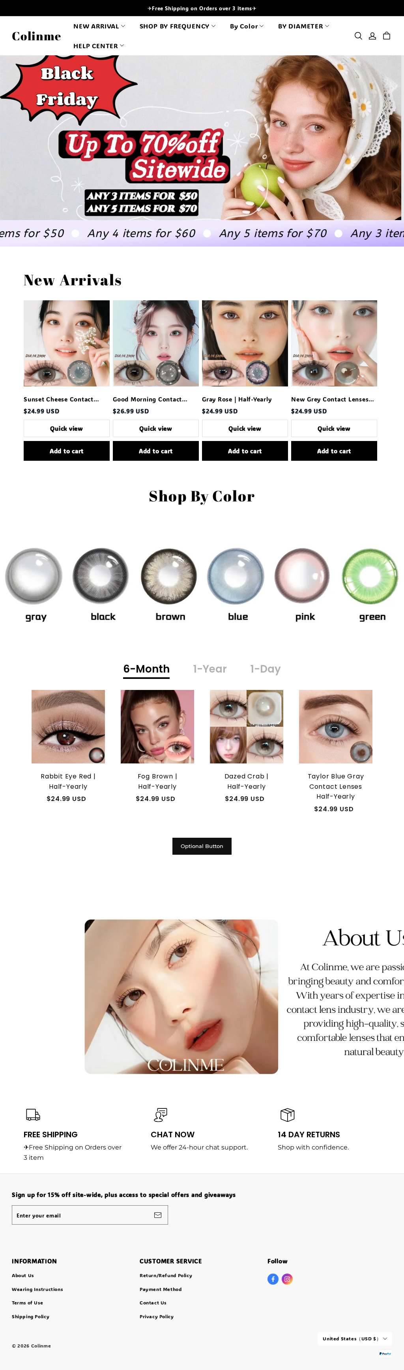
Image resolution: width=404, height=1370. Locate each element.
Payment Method (161, 1289)
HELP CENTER (95, 45)
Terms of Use (27, 1302)
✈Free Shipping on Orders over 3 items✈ (202, 8)
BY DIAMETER (300, 26)
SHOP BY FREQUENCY (175, 26)
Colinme (36, 35)
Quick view (66, 428)
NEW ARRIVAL (96, 26)
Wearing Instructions (37, 1289)
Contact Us (153, 1302)
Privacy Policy (157, 1316)
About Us (23, 1275)
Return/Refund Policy (166, 1275)
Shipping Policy (30, 1316)
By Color (244, 26)
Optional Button (202, 846)
